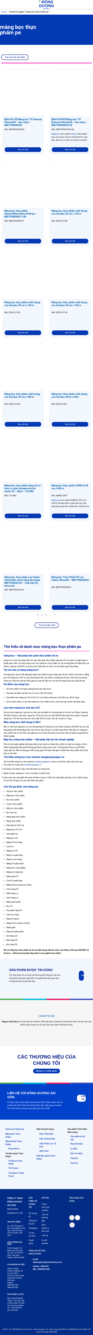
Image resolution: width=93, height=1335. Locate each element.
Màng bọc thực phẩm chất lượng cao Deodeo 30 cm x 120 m (69, 212)
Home (3, 12)
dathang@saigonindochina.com (47, 1262)
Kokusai (73, 134)
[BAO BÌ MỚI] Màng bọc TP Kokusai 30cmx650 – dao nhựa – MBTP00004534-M (69, 122)
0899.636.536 (12, 1287)
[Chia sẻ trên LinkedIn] (72, 1225)
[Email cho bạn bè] (77, 1217)
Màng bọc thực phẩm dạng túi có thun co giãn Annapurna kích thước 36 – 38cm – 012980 (22, 488)
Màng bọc (55, 134)
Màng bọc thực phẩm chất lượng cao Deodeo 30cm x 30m (69, 395)
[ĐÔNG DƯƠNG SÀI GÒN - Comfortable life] (46, 4)
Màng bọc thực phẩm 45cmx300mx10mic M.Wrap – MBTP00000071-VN (20, 213)
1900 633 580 (19, 1257)
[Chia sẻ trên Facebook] (71, 1217)
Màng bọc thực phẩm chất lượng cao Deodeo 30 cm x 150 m (22, 304)
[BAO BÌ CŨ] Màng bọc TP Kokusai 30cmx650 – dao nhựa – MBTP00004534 (23, 122)
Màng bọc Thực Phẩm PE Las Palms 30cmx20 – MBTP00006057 (70, 578)
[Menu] (3, 4)
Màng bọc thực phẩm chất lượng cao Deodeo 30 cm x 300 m (22, 395)
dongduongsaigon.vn (43, 762)
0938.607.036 (12, 1285)
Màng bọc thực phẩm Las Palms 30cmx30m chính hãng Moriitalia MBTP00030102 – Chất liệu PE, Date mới (22, 581)
